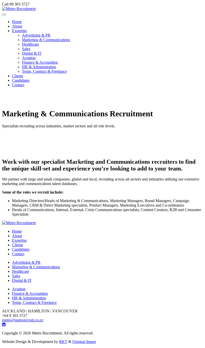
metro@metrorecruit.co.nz (22, 320)
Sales (26, 49)
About (17, 26)
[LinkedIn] (4, 324)
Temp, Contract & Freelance (44, 71)
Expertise (19, 31)
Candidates (21, 80)
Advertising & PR (36, 35)
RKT (63, 341)
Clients (17, 76)
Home (17, 22)
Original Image (84, 341)
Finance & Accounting (40, 62)
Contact (18, 85)
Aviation (29, 58)
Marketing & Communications (46, 40)
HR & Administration (39, 67)
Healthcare (30, 44)
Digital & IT (32, 53)
